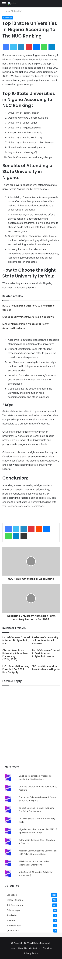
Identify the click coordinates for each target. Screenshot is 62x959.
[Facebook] (8, 529)
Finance (11, 920)
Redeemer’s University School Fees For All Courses (45, 640)
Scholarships (13, 910)
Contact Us (34, 948)
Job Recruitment (15, 905)
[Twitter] (16, 529)
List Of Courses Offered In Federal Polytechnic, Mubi (16, 640)
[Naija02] (13, 3)
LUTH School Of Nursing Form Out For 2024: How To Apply (15, 669)
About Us (22, 948)
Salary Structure (15, 900)
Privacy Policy (31, 953)
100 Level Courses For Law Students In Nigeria (46, 668)
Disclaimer (48, 948)
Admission (12, 915)
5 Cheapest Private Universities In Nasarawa (28, 316)
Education (17, 11)
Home (7, 11)
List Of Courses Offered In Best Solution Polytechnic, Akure (46, 653)
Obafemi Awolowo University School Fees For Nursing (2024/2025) (15, 655)
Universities (13, 930)
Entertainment (14, 925)
